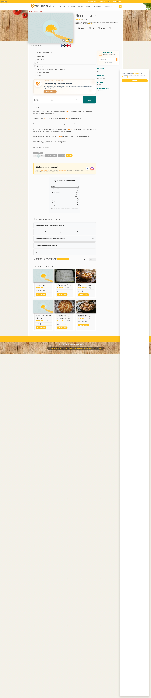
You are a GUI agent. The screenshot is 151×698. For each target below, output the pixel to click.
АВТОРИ (37, 339)
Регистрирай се (112, 1)
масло (69, 129)
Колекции (71, 6)
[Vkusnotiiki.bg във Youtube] (4, 2)
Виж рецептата (41, 294)
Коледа (99, 84)
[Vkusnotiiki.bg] (6, 2)
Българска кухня (101, 78)
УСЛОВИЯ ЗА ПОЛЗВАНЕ (62, 339)
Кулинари (97, 6)
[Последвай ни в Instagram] (92, 168)
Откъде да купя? (49, 91)
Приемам (134, 80)
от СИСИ (39, 155)
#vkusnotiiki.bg (62, 170)
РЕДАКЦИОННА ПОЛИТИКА (47, 339)
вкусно (90, 23)
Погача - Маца (84, 285)
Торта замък (100, 90)
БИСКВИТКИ (72, 339)
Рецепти (62, 6)
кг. (38, 60)
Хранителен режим (92, 1)
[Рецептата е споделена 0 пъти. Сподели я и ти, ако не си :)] (38, 45)
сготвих (39, 152)
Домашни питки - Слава (43, 316)
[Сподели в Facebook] (62, 45)
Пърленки (40, 285)
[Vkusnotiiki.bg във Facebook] (2, 2)
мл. (44, 69)
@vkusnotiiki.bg (44, 170)
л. (39, 63)
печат (70, 155)
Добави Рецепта (102, 1)
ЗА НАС (32, 339)
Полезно (88, 6)
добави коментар (63, 259)
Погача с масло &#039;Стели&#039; (66, 316)
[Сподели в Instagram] (70, 45)
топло (67, 118)
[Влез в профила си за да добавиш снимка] (63, 40)
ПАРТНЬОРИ (86, 339)
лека (67, 111)
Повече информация (127, 77)
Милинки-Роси (64, 285)
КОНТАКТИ (79, 339)
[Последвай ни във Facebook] (87, 168)
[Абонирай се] (117, 59)
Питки (98, 71)
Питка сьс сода (84, 315)
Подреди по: (86, 259)
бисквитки (136, 73)
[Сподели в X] (64, 45)
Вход (120, 1)
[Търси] (120, 6)
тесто (44, 118)
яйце (60, 136)
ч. (39, 63)
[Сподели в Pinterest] (67, 45)
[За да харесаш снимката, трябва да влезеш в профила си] (70, 40)
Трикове (80, 6)
